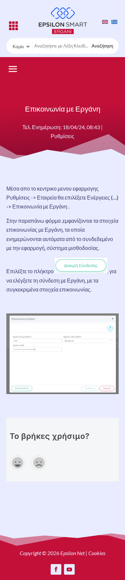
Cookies (96, 553)
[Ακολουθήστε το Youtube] (69, 569)
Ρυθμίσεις (62, 136)
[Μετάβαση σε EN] (103, 21)
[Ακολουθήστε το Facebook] (56, 569)
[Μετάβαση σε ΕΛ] (112, 21)
